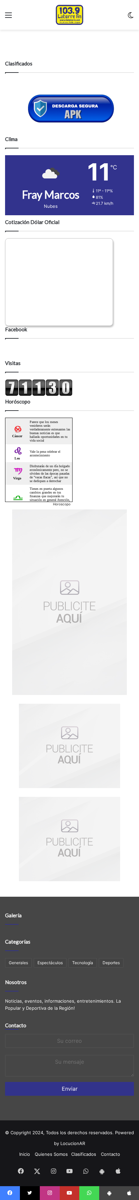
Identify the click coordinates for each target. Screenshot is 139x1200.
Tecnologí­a (82, 962)
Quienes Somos (51, 1154)
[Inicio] (69, 15)
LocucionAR (72, 1143)
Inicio (24, 1154)
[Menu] (8, 17)
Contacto (15, 1025)
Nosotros (16, 982)
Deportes (111, 962)
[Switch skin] (130, 17)
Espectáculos (50, 962)
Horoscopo (62, 504)
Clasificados (83, 1154)
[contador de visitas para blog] (39, 394)
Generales (18, 962)
